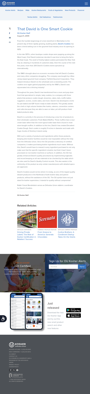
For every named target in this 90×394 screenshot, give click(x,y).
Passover (81, 10)
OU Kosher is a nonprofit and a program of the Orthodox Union (20, 360)
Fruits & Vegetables (55, 10)
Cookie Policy (14, 366)
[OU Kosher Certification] (8, 3)
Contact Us (13, 356)
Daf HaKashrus (45, 17)
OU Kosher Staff (23, 33)
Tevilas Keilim (32, 17)
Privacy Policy (14, 364)
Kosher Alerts (10, 10)
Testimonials (57, 17)
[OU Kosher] (20, 345)
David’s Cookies (64, 44)
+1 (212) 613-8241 (26, 349)
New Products (70, 10)
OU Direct (12, 354)
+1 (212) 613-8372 (25, 352)
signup (82, 267)
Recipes (20, 10)
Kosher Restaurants (39, 10)
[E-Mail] (10, 37)
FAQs (27, 10)
